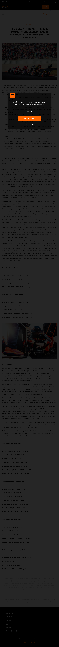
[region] (29, 110)
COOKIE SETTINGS (29, 125)
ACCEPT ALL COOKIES (29, 118)
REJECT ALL (29, 112)
